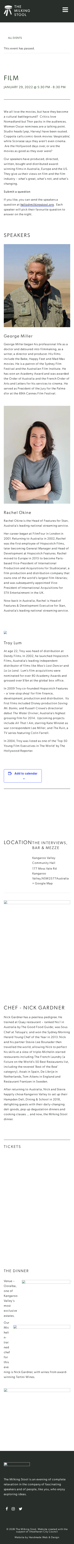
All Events (13, 36)
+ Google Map (42, 883)
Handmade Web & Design (44, 1537)
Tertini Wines (25, 1377)
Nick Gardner (23, 1372)
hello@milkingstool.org (37, 204)
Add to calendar (25, 773)
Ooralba (10, 1286)
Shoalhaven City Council (43, 1531)
